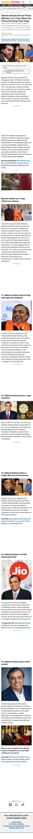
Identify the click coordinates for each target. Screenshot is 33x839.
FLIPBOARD (12, 39)
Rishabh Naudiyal (7, 33)
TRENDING (10, 5)
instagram (7, 826)
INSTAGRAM (25, 39)
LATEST (3, 5)
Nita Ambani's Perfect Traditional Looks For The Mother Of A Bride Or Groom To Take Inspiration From (15, 625)
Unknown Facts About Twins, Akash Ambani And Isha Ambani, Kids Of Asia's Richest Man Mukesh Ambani (15, 759)
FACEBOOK (19, 39)
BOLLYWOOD (18, 5)
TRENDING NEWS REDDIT (23, 41)
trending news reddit (16, 828)
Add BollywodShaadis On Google (13, 8)
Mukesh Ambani (7, 77)
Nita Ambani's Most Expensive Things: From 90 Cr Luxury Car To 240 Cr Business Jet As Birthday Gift (16, 521)
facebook (20, 824)
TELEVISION (27, 5)
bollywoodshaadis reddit (20, 826)
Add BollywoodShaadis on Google (15, 71)
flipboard (12, 824)
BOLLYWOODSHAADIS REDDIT (9, 41)
